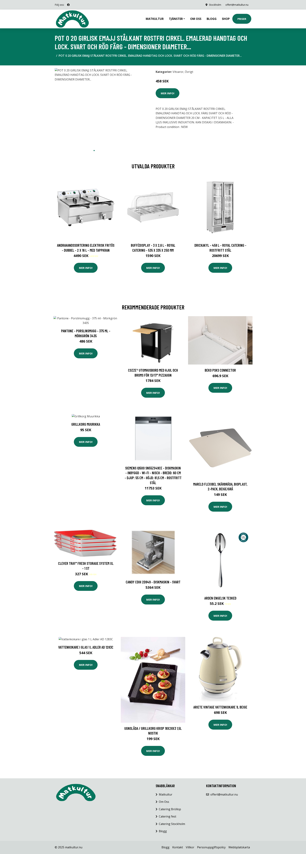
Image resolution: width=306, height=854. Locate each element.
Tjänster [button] (176, 19)
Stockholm (215, 4)
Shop (226, 19)
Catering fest (167, 816)
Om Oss (164, 802)
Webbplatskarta (239, 847)
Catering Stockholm (172, 824)
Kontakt (177, 847)
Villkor (190, 847)
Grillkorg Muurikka (85, 424)
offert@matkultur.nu (236, 4)
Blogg (212, 19)
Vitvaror (178, 72)
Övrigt (189, 72)
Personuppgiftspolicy (211, 847)
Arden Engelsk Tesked (220, 598)
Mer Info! (167, 93)
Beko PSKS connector (220, 370)
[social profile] (68, 4)
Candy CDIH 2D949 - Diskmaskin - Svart (153, 582)
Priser (241, 19)
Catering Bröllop (170, 809)
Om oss (195, 19)
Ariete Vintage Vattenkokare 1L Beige (220, 707)
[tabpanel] (94, 107)
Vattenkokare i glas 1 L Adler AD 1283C (85, 647)
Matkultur (155, 19)
